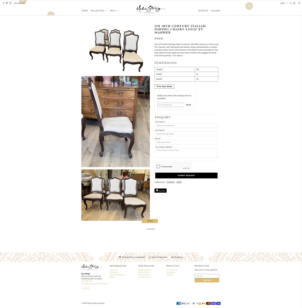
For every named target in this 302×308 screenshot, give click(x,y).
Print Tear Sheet (164, 86)
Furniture (170, 182)
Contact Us (114, 272)
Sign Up (207, 280)
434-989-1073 (19, 3)
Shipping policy (144, 270)
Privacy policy (144, 275)
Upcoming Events (117, 275)
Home (85, 11)
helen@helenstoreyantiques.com (94, 284)
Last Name (160, 130)
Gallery (215, 11)
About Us (113, 270)
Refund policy (143, 272)
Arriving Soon (172, 270)
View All (169, 275)
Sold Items (170, 272)
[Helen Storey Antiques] (151, 9)
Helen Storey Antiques (95, 303)
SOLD (179, 182)
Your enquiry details (164, 147)
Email (158, 139)
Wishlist (203, 11)
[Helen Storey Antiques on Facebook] (4, 4)
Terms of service (144, 277)
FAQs (112, 277)
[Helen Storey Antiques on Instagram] (11, 4)
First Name (160, 122)
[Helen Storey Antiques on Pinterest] (7, 4)
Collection (97, 11)
